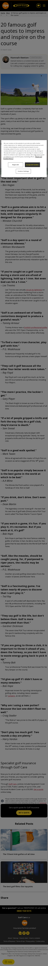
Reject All (15, 165)
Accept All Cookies (32, 165)
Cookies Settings (23, 171)
